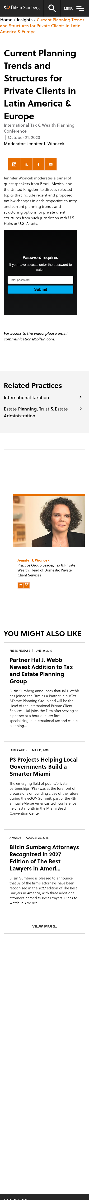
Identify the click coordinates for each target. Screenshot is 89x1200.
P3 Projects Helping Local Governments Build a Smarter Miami (43, 766)
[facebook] (38, 164)
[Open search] (52, 8)
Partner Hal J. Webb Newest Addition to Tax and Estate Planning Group (41, 670)
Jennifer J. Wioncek (45, 143)
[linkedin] (14, 164)
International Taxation (26, 397)
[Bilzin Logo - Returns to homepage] (22, 8)
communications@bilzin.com (29, 339)
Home (6, 19)
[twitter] (26, 164)
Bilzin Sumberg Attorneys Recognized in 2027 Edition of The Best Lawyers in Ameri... (44, 857)
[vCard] (26, 585)
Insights (25, 19)
